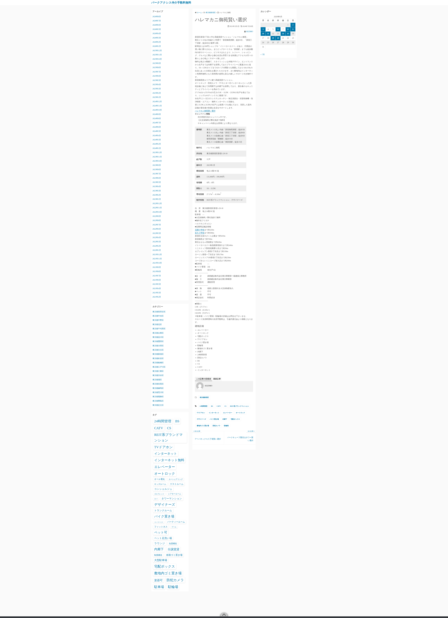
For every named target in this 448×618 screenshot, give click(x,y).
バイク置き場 (214, 419)
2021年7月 (156, 276)
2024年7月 (156, 123)
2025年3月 (156, 89)
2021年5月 (156, 284)
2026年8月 (156, 17)
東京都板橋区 (158, 363)
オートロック (240, 413)
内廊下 (224, 419)
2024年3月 (156, 140)
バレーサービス (158, 522)
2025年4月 (156, 84)
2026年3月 (156, 38)
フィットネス (161, 527)
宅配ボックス (235, 419)
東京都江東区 (158, 371)
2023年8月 (156, 169)
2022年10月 (157, 212)
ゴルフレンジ (159, 494)
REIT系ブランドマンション (239, 406)
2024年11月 (157, 106)
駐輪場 (226, 426)
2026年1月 (156, 46)
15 (288, 34)
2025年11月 (157, 55)
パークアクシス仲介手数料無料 (171, 2)
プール (174, 527)
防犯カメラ (216, 426)
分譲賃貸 (173, 549)
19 (273, 38)
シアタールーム (174, 494)
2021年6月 (156, 280)
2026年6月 (156, 25)
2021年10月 (157, 263)
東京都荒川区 (158, 392)
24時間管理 (203, 406)
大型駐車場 (160, 560)
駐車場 (159, 587)
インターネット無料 (169, 460)
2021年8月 (156, 271)
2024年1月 (156, 148)
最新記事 (217, 379)
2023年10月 (157, 161)
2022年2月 (156, 246)
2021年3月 (156, 293)
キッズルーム (160, 484)
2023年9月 (156, 165)
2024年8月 (156, 118)
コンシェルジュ (163, 489)
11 (268, 34)
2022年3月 (156, 242)
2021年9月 (156, 267)
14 (283, 34)
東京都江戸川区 (159, 367)
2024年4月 (156, 135)
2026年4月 (156, 33)
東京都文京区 (158, 350)
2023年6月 (156, 178)
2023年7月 (156, 174)
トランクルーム (163, 510)
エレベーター (227, 413)
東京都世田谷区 (159, 312)
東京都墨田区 (158, 341)
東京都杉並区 (158, 358)
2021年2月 (156, 297)
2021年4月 (156, 288)
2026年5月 (156, 29)
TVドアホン (201, 413)
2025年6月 (156, 76)
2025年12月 (157, 50)
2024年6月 (156, 127)
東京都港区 (157, 380)
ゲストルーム (176, 484)
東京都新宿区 (204, 397)
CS (225, 406)
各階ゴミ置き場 (174, 555)
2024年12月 (157, 102)
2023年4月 (156, 186)
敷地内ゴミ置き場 (203, 426)
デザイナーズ (201, 419)
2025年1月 (156, 97)
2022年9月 (156, 216)
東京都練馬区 (158, 388)
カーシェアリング (176, 479)
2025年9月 (156, 63)
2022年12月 (157, 203)
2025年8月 (156, 67)
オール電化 (159, 479)
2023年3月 (156, 191)
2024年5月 (156, 131)
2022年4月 (156, 237)
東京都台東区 (158, 333)
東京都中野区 (158, 320)
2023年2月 (156, 195)
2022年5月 (156, 233)
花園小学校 (199, 230)
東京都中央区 (158, 316)
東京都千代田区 (159, 329)
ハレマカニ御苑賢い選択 (205, 111)
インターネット (214, 413)
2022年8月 (156, 220)
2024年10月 (157, 110)
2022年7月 (156, 225)
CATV (219, 406)
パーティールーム (176, 522)
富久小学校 (199, 233)
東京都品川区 (158, 337)
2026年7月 (156, 21)
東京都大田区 (158, 346)
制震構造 (158, 555)
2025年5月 (156, 80)
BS (212, 406)
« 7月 (263, 54)
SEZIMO (249, 31)
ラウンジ (159, 543)
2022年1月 (156, 250)
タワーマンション (171, 498)
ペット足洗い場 (163, 538)
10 (263, 34)
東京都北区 (157, 324)
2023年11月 (157, 157)
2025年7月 (156, 72)
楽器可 (158, 580)
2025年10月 (157, 59)
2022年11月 (157, 208)
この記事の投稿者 (203, 379)
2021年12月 (157, 254)
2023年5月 (156, 182)
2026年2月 (156, 42)
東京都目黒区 (158, 384)
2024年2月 (156, 144)
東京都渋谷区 (158, 375)
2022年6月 (156, 229)
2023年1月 (156, 199)
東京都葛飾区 (158, 397)
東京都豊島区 (158, 401)
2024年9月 (156, 114)
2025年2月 (156, 93)
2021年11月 (157, 259)
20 (278, 38)
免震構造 (173, 543)
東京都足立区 (158, 405)
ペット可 (160, 532)
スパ (156, 499)
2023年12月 (157, 152)
